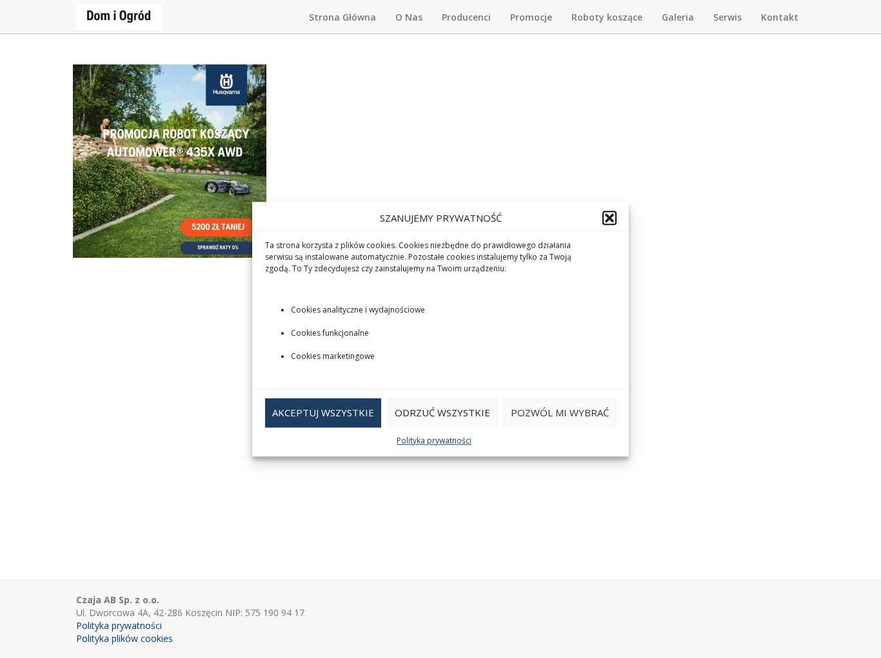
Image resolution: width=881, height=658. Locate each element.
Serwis (727, 17)
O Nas (408, 17)
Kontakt (779, 17)
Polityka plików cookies (124, 638)
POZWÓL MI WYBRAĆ (560, 413)
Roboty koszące (606, 17)
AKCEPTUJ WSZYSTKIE (323, 413)
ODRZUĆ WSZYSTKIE (442, 413)
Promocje (531, 17)
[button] (609, 217)
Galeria (678, 17)
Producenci (466, 17)
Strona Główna (342, 17)
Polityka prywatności (434, 440)
